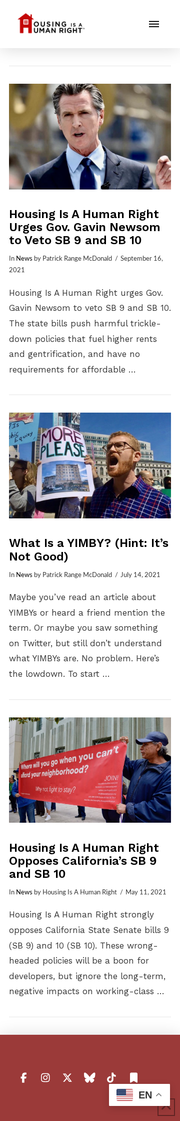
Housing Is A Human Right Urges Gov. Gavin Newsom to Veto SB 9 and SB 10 (84, 227)
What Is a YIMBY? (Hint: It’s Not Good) (88, 549)
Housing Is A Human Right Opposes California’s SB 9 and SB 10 (84, 861)
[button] (154, 24)
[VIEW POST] (90, 137)
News (24, 259)
